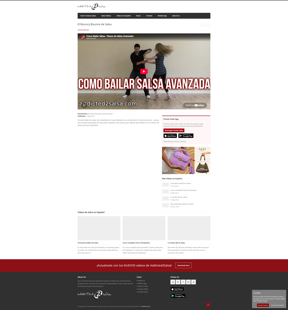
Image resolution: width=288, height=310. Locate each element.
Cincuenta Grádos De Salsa (180, 183)
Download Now (183, 265)
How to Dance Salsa (88, 16)
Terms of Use (143, 286)
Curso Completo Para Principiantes (183, 190)
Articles (149, 16)
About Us (176, 16)
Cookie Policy (143, 292)
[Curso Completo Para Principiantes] (144, 228)
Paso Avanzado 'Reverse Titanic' (182, 204)
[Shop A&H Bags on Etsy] (186, 160)
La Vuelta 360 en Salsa (178, 197)
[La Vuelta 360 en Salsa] (189, 228)
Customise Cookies (277, 305)
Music (138, 16)
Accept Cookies (263, 305)
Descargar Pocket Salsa (174, 130)
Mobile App (162, 16)
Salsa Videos (106, 16)
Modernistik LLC (146, 306)
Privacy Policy (143, 289)
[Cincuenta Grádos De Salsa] (99, 228)
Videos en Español (124, 16)
